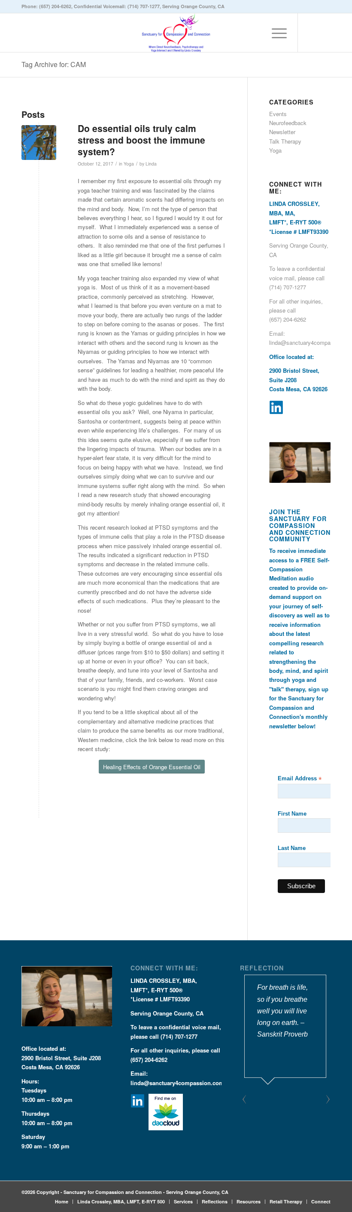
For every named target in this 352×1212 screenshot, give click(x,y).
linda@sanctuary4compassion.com (177, 1083)
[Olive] (38, 142)
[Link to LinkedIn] (311, 32)
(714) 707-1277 (143, 6)
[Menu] (275, 32)
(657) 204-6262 (55, 6)
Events (278, 114)
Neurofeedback (287, 123)
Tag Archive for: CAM (53, 64)
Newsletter (282, 132)
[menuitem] (275, 32)
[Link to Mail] (324, 32)
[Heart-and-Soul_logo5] (176, 32)
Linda (151, 163)
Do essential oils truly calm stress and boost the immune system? (141, 140)
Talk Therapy (285, 141)
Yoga (129, 163)
